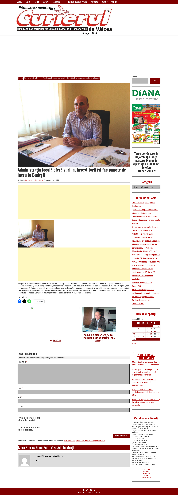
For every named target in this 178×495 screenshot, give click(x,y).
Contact (105, 1)
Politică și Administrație (32, 78)
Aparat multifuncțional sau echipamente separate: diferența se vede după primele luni (145, 293)
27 (147, 336)
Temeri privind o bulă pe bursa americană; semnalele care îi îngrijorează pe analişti (145, 372)
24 (134, 336)
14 (151, 331)
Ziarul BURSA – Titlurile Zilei (146, 356)
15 (155, 331)
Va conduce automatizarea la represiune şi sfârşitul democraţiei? (144, 382)
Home (20, 78)
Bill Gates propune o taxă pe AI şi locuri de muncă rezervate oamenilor (146, 402)
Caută (134, 77)
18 (138, 334)
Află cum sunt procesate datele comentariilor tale (84, 441)
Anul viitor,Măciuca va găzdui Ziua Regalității (142, 282)
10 (134, 331)
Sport (37, 1)
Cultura (46, 1)
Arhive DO (146, 473)
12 (143, 331)
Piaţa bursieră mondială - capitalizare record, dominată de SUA (145, 392)
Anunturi (114, 1)
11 (138, 331)
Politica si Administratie (77, 1)
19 (143, 334)
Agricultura (95, 1)
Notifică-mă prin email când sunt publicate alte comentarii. (29, 419)
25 (138, 336)
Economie (56, 1)
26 (143, 336)
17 (134, 334)
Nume (20, 388)
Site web (20, 406)
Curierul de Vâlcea (92, 492)
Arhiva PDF (146, 471)
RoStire (57, 340)
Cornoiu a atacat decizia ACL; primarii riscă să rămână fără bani (99, 338)
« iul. (134, 343)
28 (151, 336)
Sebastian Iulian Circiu (34, 180)
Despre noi (146, 469)
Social (28, 1)
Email (20, 397)
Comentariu (22, 362)
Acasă (19, 1)
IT (64, 1)
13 (147, 331)
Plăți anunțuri (146, 477)
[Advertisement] (89, 57)
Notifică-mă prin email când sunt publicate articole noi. (29, 428)
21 (151, 334)
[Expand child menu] (23, 2)
